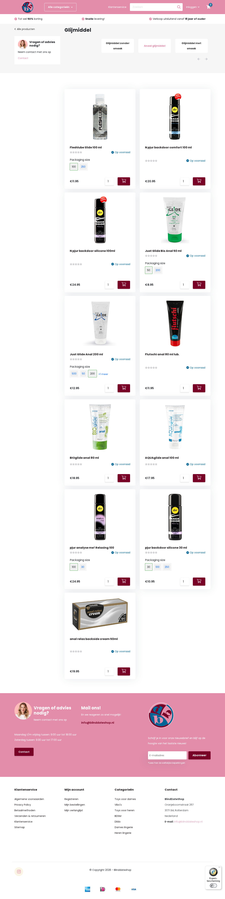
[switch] (213, 885)
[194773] (199, 181)
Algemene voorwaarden (29, 799)
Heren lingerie (123, 833)
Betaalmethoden (24, 810)
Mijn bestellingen (75, 804)
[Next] (206, 59)
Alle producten (26, 29)
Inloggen (191, 7)
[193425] (199, 582)
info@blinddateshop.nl (97, 723)
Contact (23, 58)
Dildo (118, 821)
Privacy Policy (22, 804)
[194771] (124, 285)
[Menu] (219, 868)
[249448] (124, 181)
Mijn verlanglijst (74, 810)
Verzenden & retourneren (30, 816)
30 (82, 567)
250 (83, 166)
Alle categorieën (59, 7)
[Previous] (198, 59)
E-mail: (183, 821)
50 (83, 373)
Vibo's (118, 804)
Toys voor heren (124, 810)
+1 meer (103, 374)
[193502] (124, 582)
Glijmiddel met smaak (191, 45)
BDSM (118, 816)
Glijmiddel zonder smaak (118, 45)
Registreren (71, 799)
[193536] (199, 478)
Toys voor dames (125, 799)
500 (74, 373)
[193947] (124, 388)
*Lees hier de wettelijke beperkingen (166, 762)
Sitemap (19, 827)
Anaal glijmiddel (154, 46)
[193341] (124, 671)
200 (158, 270)
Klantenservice (117, 7)
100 (157, 567)
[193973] (199, 285)
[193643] (124, 478)
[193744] (199, 388)
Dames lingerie (124, 827)
